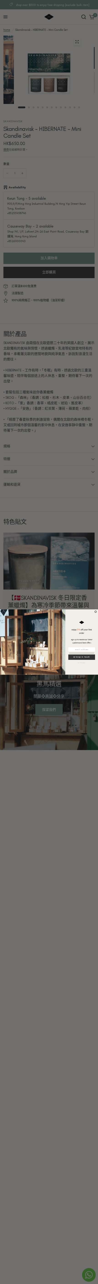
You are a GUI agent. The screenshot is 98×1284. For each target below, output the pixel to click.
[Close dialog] (96, 612)
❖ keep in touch (81, 657)
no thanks (81, 663)
